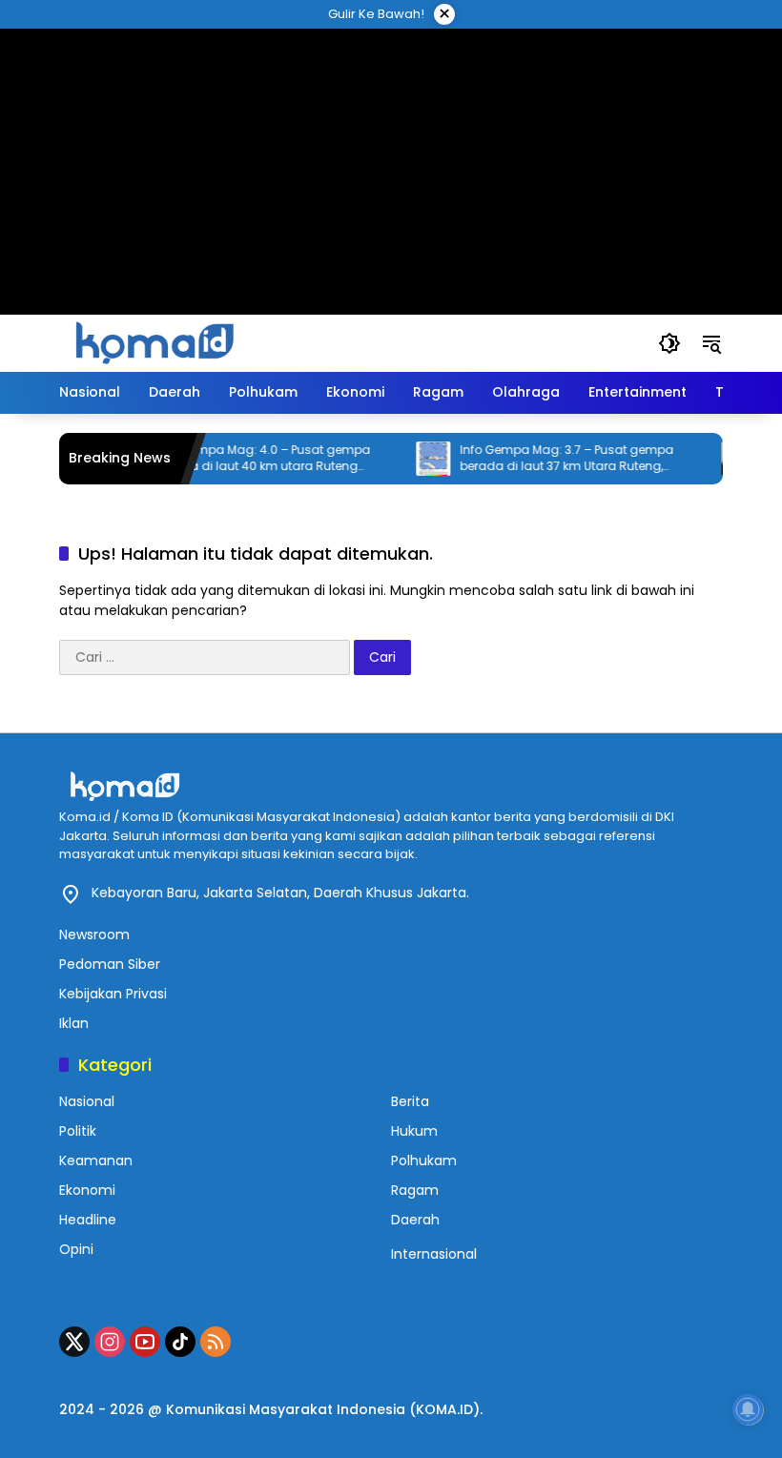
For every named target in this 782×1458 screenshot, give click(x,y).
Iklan (74, 1023)
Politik (77, 1130)
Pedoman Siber (109, 964)
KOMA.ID (444, 1409)
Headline (87, 1219)
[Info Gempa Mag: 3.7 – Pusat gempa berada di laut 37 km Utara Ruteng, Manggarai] (420, 459)
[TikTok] (180, 1341)
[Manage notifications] (747, 1409)
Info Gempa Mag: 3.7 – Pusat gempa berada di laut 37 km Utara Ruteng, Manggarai (554, 458)
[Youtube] (145, 1341)
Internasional (434, 1253)
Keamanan (96, 1160)
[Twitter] (74, 1341)
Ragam (415, 1190)
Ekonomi (87, 1190)
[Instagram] (109, 1341)
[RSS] (215, 1341)
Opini (76, 1249)
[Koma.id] (154, 342)
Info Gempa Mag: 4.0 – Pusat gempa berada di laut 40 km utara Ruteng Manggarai (250, 458)
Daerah (415, 1219)
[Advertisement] (391, 148)
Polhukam (424, 1160)
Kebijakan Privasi (113, 993)
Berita (410, 1101)
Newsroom (94, 934)
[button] (669, 343)
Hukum (414, 1130)
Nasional (86, 1101)
